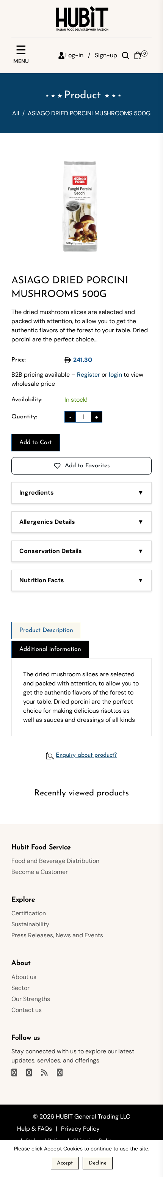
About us (23, 977)
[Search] (125, 55)
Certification (28, 913)
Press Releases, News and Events (57, 935)
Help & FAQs (34, 1129)
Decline (98, 1163)
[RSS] (45, 1073)
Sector (20, 988)
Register (88, 375)
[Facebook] (15, 1073)
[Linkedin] (60, 1073)
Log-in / (77, 55)
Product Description (46, 630)
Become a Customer (39, 872)
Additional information (50, 649)
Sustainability (30, 924)
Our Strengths (30, 999)
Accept (65, 1163)
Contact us (26, 1010)
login (115, 375)
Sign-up (106, 55)
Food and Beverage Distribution (55, 861)
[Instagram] (29, 1073)
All (15, 113)
